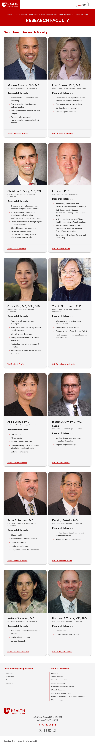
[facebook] (45, 730)
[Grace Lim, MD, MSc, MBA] (25, 279)
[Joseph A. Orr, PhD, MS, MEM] (69, 394)
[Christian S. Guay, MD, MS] (25, 164)
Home (9, 14)
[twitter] (40, 730)
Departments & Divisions (61, 680)
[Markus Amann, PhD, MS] (25, 58)
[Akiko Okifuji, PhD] (25, 394)
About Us (54, 673)
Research (9, 680)
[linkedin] (49, 730)
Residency (10, 683)
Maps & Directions (58, 690)
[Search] (92, 4)
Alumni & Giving (57, 676)
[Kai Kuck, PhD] (69, 164)
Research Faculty (81, 14)
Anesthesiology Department (27, 14)
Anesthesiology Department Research (56, 14)
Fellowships (10, 676)
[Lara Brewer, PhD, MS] (69, 58)
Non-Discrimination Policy (61, 693)
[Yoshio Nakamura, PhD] (69, 279)
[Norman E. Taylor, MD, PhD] (69, 591)
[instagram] (54, 730)
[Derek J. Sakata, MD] (69, 493)
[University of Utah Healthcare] (47, 711)
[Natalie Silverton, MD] (25, 591)
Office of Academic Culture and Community (68, 696)
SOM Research (57, 700)
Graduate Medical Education (62, 686)
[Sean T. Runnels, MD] (25, 493)
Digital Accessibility (58, 683)
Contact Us (10, 673)
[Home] (10, 4)
